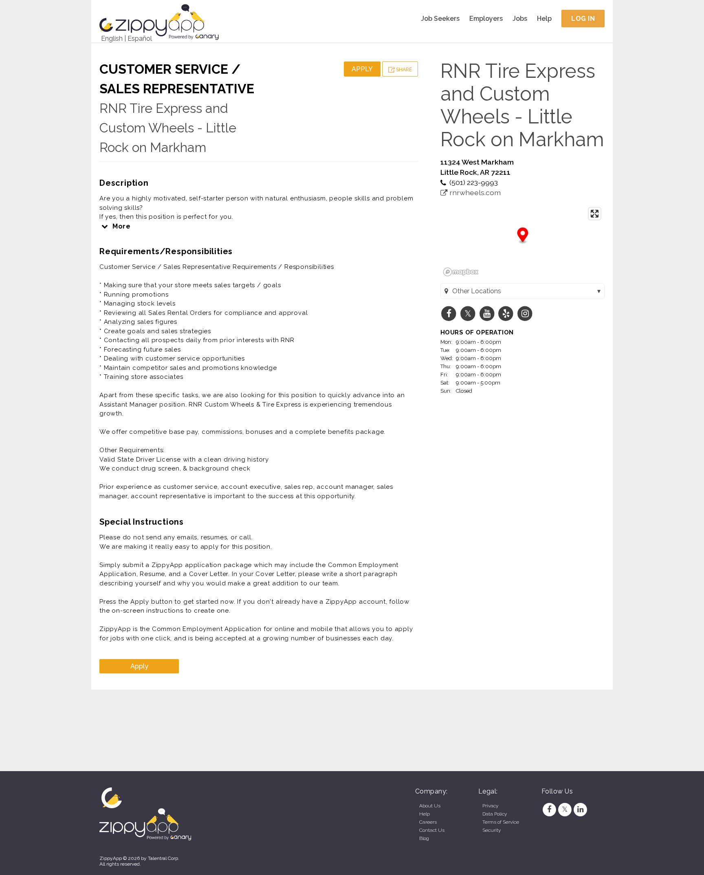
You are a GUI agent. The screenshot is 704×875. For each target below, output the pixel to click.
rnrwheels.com (474, 192)
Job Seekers (440, 18)
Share (403, 70)
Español (140, 38)
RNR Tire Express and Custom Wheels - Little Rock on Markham (167, 128)
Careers (428, 822)
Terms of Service (500, 822)
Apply (362, 69)
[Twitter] (564, 809)
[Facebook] (549, 809)
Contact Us (431, 830)
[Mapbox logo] (461, 272)
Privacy (490, 806)
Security (491, 830)
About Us (429, 806)
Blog (424, 838)
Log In (583, 18)
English (112, 38)
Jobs (520, 18)
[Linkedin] (580, 809)
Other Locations (476, 291)
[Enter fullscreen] (595, 214)
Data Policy (494, 814)
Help (544, 18)
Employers (486, 18)
